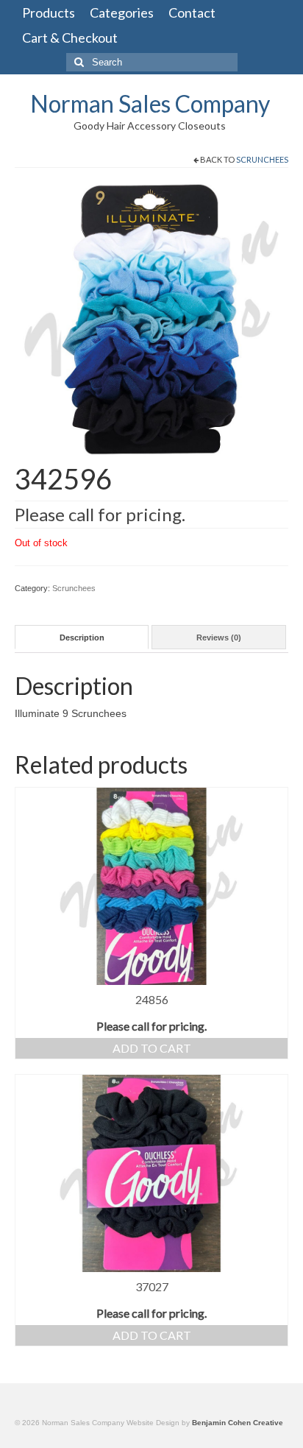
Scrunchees (262, 159)
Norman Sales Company (150, 103)
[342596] (151, 319)
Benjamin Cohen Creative (237, 1423)
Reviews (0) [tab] (218, 637)
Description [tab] (82, 637)
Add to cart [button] (152, 1048)
